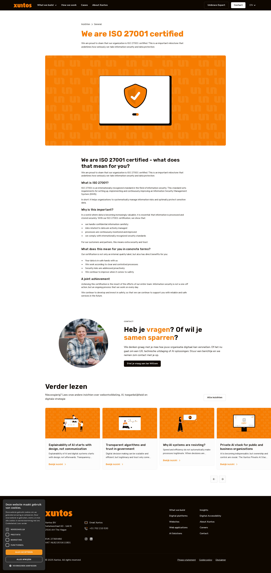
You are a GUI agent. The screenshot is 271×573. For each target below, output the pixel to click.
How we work (69, 5)
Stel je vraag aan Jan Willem (142, 363)
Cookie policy (205, 559)
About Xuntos (100, 5)
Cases (84, 5)
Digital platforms (178, 515)
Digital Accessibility (210, 515)
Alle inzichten (214, 397)
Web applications (178, 527)
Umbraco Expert (216, 5)
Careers (204, 527)
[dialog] (24, 534)
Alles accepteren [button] (24, 552)
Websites (174, 521)
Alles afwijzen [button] (24, 559)
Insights (204, 510)
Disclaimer (221, 559)
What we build (177, 510)
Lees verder (22, 523)
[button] (47, 5)
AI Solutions (175, 533)
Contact (238, 5)
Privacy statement (186, 559)
